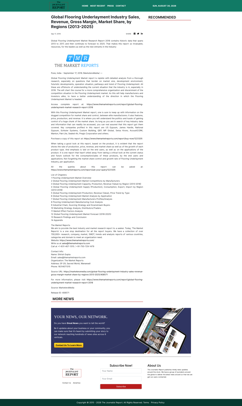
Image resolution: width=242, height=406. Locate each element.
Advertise (76, 383)
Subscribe (121, 386)
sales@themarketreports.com (76, 243)
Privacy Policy (157, 402)
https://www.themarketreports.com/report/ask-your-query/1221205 (83, 169)
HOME (85, 6)
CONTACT (121, 6)
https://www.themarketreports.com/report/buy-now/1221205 (113, 138)
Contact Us (66, 383)
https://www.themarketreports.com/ (77, 240)
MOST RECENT (97, 6)
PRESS (110, 6)
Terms (146, 402)
